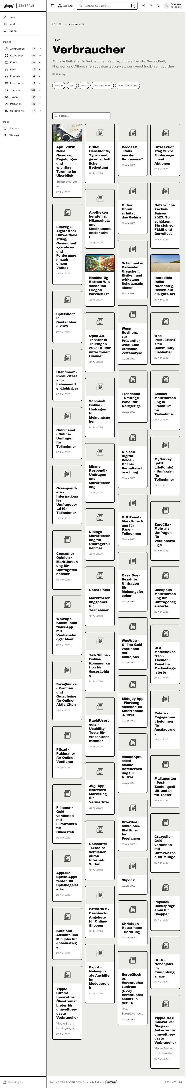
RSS (167, 1082)
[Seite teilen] (143, 6)
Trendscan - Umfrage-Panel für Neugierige (131, 400)
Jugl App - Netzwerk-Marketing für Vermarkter (99, 794)
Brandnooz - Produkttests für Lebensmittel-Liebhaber (67, 380)
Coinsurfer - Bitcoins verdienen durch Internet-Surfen (98, 854)
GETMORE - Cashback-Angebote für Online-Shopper (99, 917)
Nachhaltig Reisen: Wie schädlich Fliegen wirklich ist (99, 286)
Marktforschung (128, 85)
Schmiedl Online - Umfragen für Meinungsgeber (99, 411)
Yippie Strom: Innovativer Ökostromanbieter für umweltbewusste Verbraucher (67, 1003)
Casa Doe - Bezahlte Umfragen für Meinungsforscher (132, 586)
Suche (13, 30)
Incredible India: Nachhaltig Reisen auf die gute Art (164, 286)
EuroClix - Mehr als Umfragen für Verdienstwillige (164, 535)
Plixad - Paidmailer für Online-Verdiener (65, 756)
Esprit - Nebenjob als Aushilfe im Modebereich (99, 978)
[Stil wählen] (151, 6)
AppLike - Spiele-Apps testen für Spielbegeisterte (67, 881)
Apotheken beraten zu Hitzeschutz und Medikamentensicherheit (100, 225)
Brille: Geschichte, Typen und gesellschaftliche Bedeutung (100, 157)
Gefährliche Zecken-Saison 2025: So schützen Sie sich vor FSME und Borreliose (164, 219)
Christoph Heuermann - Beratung (132, 928)
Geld (71, 85)
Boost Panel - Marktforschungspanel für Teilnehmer (99, 600)
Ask (180, 1082)
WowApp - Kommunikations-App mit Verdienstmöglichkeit (66, 629)
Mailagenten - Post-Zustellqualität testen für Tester (165, 787)
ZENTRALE (57, 24)
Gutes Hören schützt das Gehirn (131, 211)
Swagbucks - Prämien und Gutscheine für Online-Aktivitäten (66, 694)
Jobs (84, 85)
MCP (174, 1082)
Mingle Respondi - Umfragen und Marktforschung (99, 477)
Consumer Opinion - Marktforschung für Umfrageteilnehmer (67, 564)
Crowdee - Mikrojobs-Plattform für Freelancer (131, 830)
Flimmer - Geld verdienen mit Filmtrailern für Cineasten (66, 820)
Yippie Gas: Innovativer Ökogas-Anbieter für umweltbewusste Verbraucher (165, 1030)
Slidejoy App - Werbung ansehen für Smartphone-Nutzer (132, 707)
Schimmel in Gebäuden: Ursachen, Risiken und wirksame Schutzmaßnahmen (132, 275)
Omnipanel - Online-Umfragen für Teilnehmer (66, 438)
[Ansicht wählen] (158, 6)
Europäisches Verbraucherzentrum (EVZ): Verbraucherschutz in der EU (132, 989)
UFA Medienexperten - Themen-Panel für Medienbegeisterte (165, 660)
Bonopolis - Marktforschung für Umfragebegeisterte (165, 598)
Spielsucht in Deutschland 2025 (66, 320)
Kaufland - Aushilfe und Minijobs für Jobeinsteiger (67, 939)
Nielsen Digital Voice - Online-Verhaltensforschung (132, 462)
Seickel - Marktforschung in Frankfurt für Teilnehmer (165, 404)
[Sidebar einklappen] (52, 6)
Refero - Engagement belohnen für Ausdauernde (164, 723)
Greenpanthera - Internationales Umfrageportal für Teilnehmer (67, 500)
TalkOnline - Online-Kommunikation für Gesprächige (99, 665)
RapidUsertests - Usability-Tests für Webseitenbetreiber (99, 731)
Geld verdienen (102, 85)
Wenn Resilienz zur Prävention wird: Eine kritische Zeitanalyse (132, 341)
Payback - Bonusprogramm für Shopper (164, 908)
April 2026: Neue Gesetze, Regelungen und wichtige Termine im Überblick (66, 161)
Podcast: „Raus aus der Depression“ (132, 153)
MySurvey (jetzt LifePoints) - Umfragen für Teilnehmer (164, 469)
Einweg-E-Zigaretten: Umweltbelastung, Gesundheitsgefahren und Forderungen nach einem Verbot (66, 247)
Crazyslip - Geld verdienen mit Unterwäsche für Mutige (165, 847)
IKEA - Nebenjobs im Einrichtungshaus (164, 968)
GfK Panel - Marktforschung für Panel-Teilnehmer (132, 525)
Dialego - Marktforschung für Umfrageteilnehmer (99, 540)
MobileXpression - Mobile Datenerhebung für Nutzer (132, 767)
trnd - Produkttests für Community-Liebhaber (164, 344)
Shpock (128, 880)
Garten (59, 85)
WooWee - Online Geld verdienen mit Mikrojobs (132, 649)
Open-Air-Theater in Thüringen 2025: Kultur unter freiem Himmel (100, 346)
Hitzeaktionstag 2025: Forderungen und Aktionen (164, 155)
